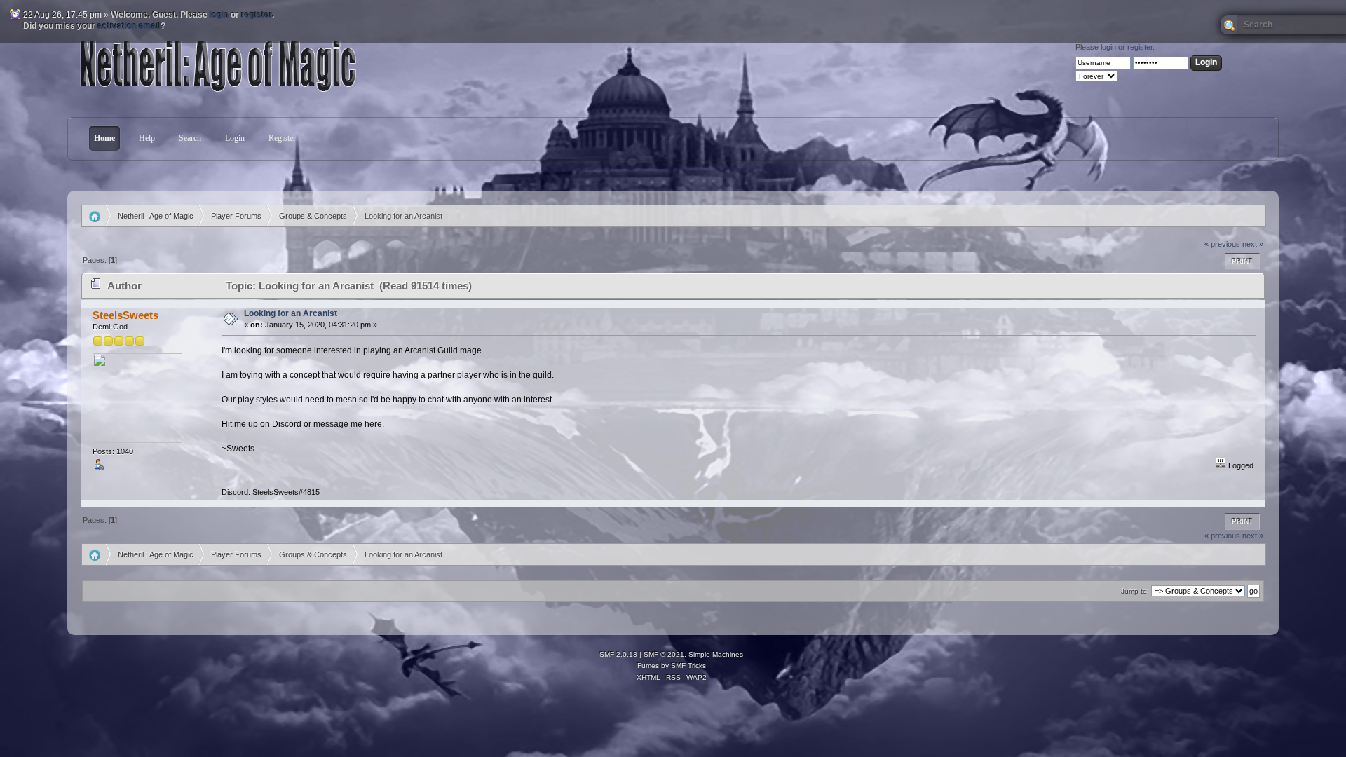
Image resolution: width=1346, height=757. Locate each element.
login (219, 15)
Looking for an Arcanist (290, 313)
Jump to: (1135, 591)
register (256, 15)
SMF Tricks (688, 665)
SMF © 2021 (664, 654)
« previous (1222, 244)
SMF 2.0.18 (618, 654)
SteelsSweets (125, 315)
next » (1252, 244)
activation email (129, 26)
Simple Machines (715, 654)
